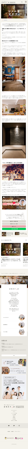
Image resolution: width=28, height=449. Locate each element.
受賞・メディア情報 (14, 420)
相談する (13, 226)
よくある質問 (14, 414)
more (14, 355)
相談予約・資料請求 (13, 221)
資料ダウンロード (13, 223)
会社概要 (12, 431)
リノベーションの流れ (14, 413)
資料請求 (14, 417)
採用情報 (9, 431)
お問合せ (14, 416)
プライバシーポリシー (17, 431)
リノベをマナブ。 (6, 273)
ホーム (2, 273)
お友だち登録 (13, 228)
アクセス (14, 411)
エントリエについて (14, 410)
